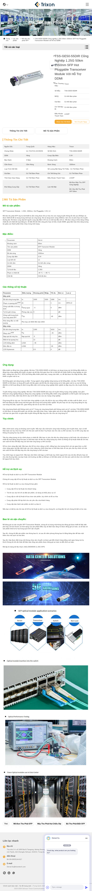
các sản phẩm (15, 39)
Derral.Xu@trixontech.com (16, 867)
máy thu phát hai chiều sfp (49, 824)
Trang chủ (8, 39)
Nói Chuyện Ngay (81, 122)
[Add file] (47, 887)
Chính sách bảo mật (10, 886)
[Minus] (86, 838)
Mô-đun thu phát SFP (22, 824)
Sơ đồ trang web (25, 886)
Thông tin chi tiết (18, 131)
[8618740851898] (13, 873)
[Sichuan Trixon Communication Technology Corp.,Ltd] (47, 4)
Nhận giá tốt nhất (63, 122)
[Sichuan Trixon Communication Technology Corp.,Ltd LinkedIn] (9, 873)
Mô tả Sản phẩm (51, 131)
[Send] (86, 887)
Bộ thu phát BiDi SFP (75, 824)
